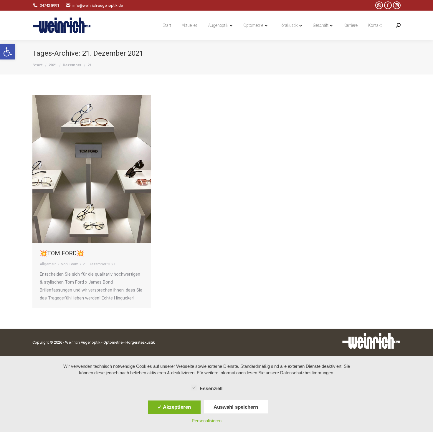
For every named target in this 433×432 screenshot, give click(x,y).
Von (69, 264)
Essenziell (211, 388)
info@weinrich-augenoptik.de (97, 5)
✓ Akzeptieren (174, 407)
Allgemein (48, 264)
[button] (7, 51)
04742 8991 (49, 5)
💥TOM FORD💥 (62, 253)
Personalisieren (207, 420)
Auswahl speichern (236, 407)
